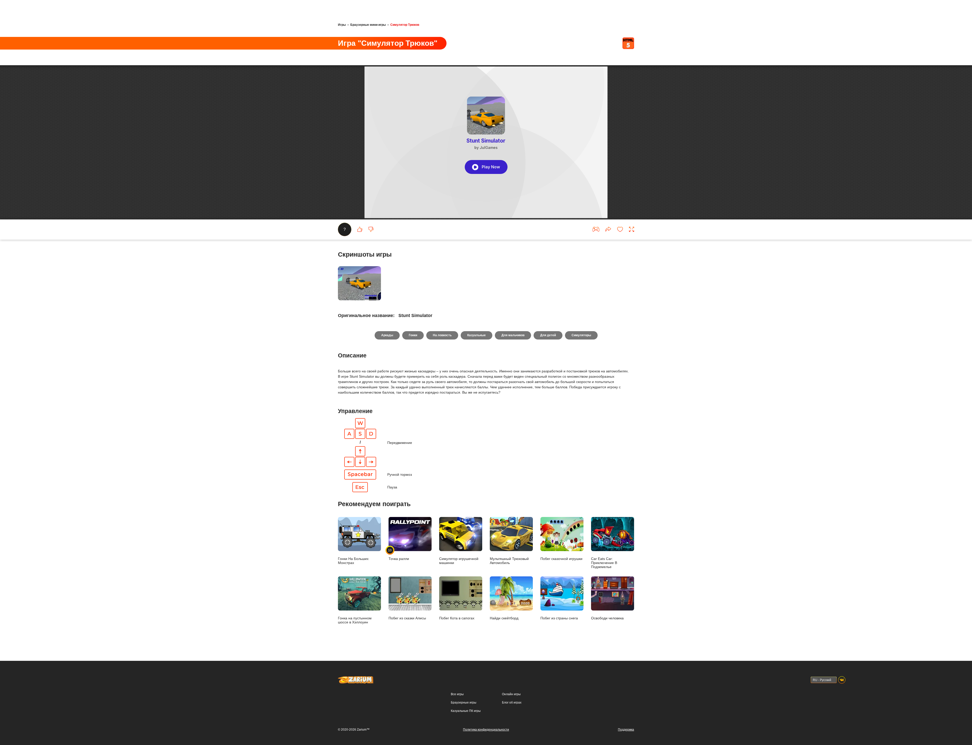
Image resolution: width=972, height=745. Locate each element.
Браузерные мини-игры (368, 25)
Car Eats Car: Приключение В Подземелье (604, 563)
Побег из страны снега (559, 618)
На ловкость (442, 335)
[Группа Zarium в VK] (841, 680)
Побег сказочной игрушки (561, 559)
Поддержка (626, 729)
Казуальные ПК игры (466, 711)
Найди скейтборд (504, 618)
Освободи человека (607, 618)
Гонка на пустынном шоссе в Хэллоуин (355, 620)
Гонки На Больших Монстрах (353, 561)
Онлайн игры (511, 694)
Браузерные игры (463, 702)
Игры (342, 25)
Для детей (548, 335)
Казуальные (476, 335)
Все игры (457, 694)
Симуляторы (581, 335)
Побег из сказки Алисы (407, 618)
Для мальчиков (512, 335)
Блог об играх (511, 702)
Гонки (413, 335)
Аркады (387, 335)
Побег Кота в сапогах (456, 618)
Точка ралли (399, 554)
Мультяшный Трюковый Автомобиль (509, 561)
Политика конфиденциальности (486, 729)
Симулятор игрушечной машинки (458, 561)
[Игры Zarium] (355, 678)
